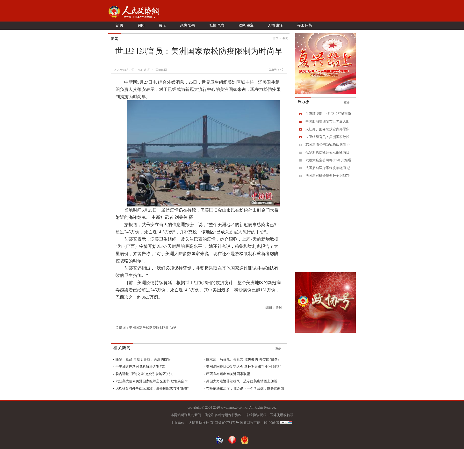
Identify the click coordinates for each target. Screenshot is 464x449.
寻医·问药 (304, 25)
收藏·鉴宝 (246, 25)
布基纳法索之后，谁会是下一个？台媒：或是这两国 (245, 388)
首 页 (119, 25)
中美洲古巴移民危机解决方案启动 (141, 366)
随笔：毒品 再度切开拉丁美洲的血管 (143, 359)
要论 (162, 25)
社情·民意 (217, 25)
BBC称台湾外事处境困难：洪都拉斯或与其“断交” (152, 388)
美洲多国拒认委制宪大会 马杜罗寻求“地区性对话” (243, 366)
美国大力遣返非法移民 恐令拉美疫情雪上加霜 (241, 381)
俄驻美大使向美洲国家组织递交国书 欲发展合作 (152, 381)
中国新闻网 (159, 70)
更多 (278, 348)
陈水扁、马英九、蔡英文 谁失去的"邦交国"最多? (242, 359)
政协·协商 (187, 25)
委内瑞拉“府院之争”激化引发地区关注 (144, 374)
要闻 (141, 25)
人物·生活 (275, 25)
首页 (275, 38)
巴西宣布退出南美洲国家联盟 (228, 374)
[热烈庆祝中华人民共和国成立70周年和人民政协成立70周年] (325, 93)
